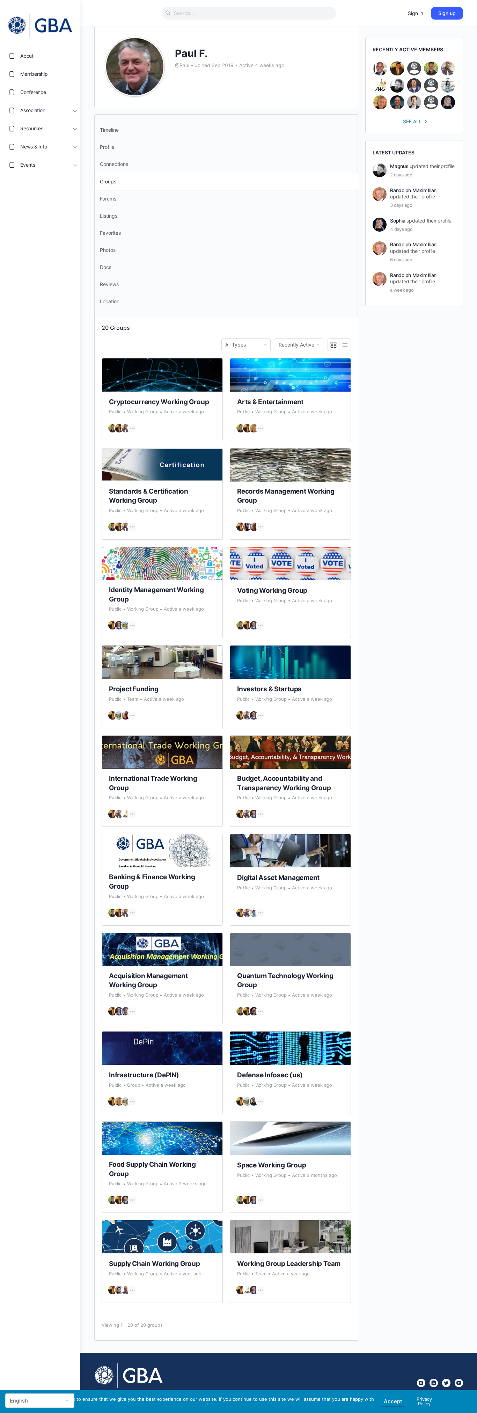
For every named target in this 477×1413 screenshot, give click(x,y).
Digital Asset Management (278, 878)
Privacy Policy (424, 1401)
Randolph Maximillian (413, 190)
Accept (393, 1401)
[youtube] (459, 1383)
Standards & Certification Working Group (148, 496)
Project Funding (133, 689)
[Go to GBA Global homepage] (40, 23)
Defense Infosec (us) (270, 1075)
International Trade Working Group (153, 783)
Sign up (447, 13)
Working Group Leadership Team (288, 1264)
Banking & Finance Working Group (152, 881)
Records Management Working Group (286, 496)
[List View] (345, 345)
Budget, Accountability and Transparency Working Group (284, 783)
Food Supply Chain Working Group (152, 1169)
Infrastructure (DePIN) (144, 1075)
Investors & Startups (269, 689)
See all (412, 121)
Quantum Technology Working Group (285, 980)
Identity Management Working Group (156, 594)
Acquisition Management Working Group (148, 980)
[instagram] (421, 1383)
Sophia (397, 221)
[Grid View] (333, 345)
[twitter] (446, 1383)
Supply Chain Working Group (154, 1264)
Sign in (415, 13)
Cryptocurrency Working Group (159, 402)
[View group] (162, 375)
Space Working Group (271, 1165)
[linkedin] (434, 1383)
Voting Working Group (272, 591)
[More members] (132, 428)
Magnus (399, 166)
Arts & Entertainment (270, 402)
